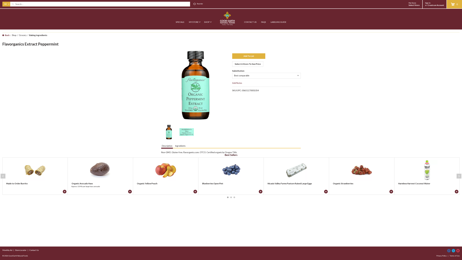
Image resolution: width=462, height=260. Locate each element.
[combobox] (6, 4)
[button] (169, 132)
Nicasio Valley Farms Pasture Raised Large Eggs (290, 183)
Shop (14, 35)
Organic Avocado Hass (82, 183)
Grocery (23, 35)
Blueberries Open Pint (212, 183)
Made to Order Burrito (17, 183)
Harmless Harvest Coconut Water (414, 183)
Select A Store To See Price (248, 64)
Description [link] (167, 146)
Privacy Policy (441, 256)
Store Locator (20, 250)
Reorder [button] (200, 4)
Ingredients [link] (180, 146)
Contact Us (34, 250)
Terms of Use (454, 256)
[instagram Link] (458, 250)
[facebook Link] (449, 250)
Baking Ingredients (38, 35)
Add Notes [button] (237, 83)
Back (7, 35)
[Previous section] (3, 176)
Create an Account (435, 5)
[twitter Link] (453, 250)
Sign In (427, 3)
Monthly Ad (7, 250)
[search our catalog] (13, 4)
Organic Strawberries (343, 183)
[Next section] (459, 176)
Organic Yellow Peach (147, 183)
